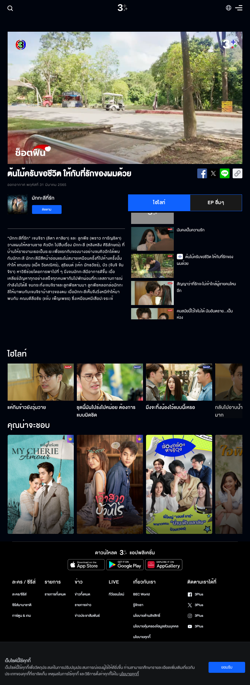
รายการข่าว (83, 605)
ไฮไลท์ (159, 203)
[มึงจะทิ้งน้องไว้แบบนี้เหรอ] (179, 382)
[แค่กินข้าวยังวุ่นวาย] (41, 382)
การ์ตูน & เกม (21, 616)
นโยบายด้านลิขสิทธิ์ (146, 616)
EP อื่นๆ (216, 203)
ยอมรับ (226, 667)
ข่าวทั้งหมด (82, 594)
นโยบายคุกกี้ (142, 637)
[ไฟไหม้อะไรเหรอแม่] (110, 484)
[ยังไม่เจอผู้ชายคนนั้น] (41, 484)
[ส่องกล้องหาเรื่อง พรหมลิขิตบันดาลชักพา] (179, 484)
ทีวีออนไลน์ (116, 594)
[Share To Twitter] (213, 173)
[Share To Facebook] (202, 173)
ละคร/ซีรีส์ (19, 594)
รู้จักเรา (138, 605)
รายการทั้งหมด (55, 594)
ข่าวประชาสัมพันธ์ (87, 616)
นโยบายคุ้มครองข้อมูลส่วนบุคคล (156, 626)
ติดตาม (47, 209)
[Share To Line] (225, 173)
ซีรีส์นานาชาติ (21, 605)
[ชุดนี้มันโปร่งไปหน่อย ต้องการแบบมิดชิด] (110, 382)
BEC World (141, 594)
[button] (55, 98)
